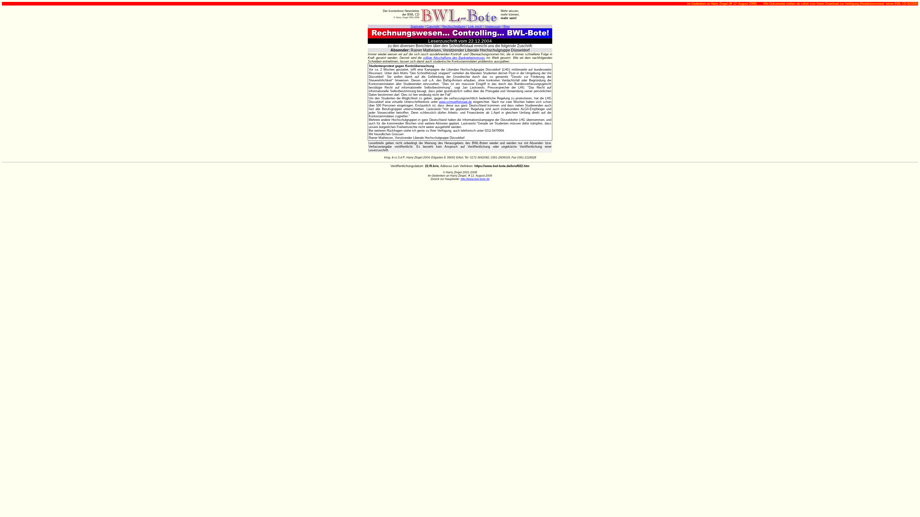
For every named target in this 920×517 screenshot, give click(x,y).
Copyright (433, 26)
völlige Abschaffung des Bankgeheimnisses (454, 58)
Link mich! (475, 26)
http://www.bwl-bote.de (475, 179)
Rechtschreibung (454, 26)
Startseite (417, 26)
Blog (506, 26)
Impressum (493, 26)
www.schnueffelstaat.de (455, 102)
